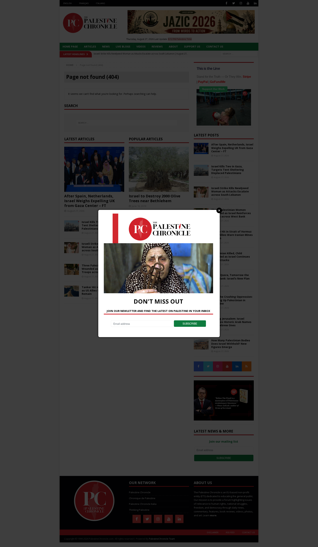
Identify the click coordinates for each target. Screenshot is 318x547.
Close (219, 210)
